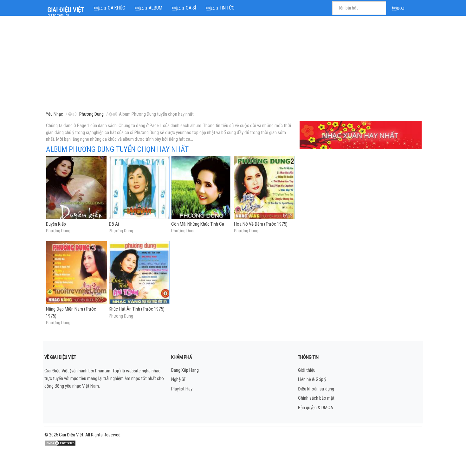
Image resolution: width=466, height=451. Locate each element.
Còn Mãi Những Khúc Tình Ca (197, 224)
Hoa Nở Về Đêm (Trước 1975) (261, 224)
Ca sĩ (191, 8)
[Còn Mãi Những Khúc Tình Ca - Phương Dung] (201, 188)
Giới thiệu (306, 370)
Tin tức (227, 8)
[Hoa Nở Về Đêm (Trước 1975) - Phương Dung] (264, 188)
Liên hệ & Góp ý (312, 379)
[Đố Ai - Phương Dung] (139, 188)
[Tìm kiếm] (399, 8)
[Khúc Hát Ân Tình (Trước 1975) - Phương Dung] (139, 273)
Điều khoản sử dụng (316, 389)
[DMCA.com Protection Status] (60, 443)
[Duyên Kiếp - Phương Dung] (76, 188)
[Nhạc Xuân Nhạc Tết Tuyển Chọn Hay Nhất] (361, 135)
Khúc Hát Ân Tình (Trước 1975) (137, 309)
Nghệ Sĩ (178, 379)
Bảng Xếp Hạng (185, 370)
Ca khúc (116, 8)
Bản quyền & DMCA (315, 407)
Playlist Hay (181, 389)
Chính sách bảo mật (316, 398)
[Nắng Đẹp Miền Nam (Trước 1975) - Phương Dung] (76, 273)
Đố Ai (114, 224)
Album (155, 8)
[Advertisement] (233, 65)
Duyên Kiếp (56, 224)
